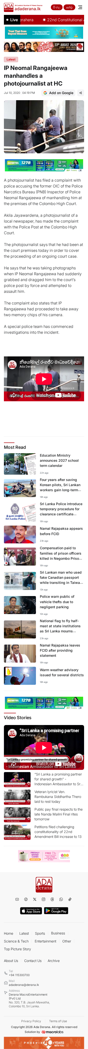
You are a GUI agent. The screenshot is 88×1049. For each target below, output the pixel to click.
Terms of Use (58, 1021)
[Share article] (80, 92)
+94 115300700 (19, 975)
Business (58, 933)
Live (14, 19)
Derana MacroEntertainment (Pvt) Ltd (29, 1000)
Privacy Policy (31, 1021)
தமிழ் (69, 7)
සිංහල (56, 7)
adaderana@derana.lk (24, 985)
